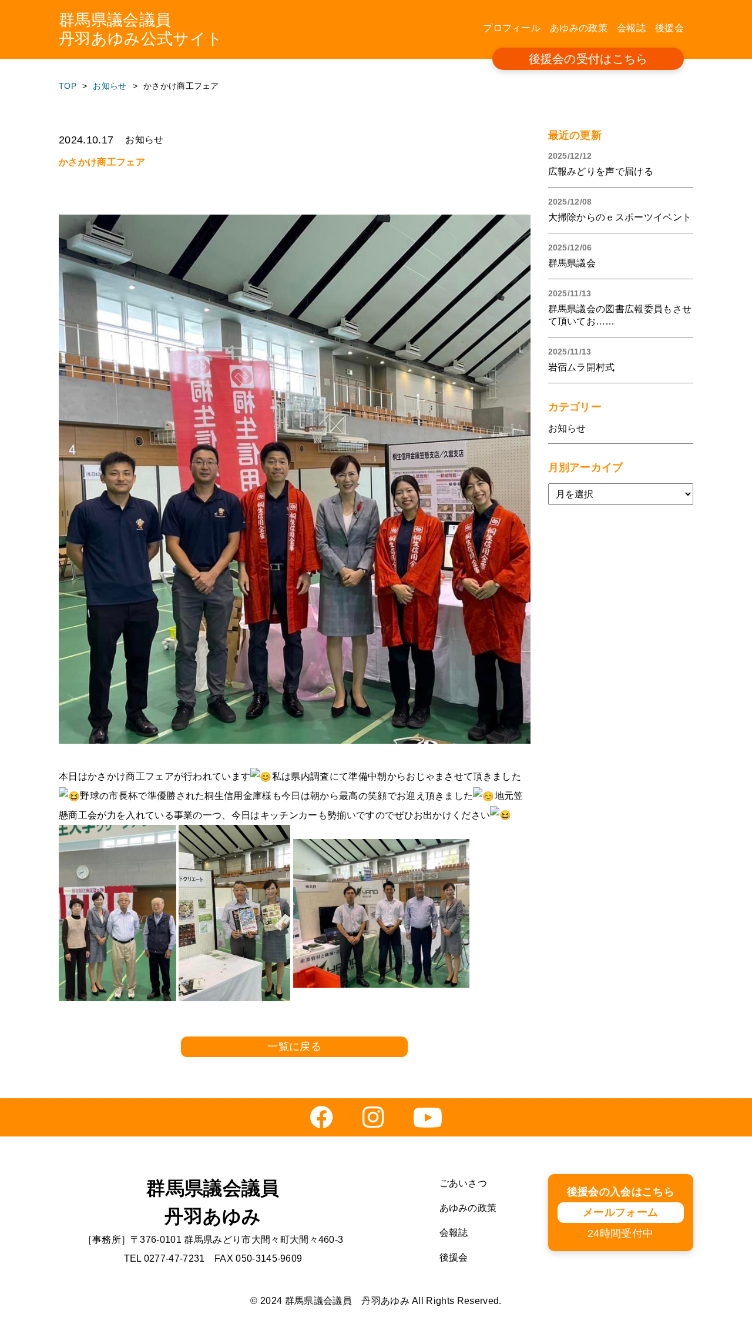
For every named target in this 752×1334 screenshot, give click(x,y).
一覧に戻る (294, 1046)
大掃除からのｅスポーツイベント (620, 217)
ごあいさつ (463, 1183)
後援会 (669, 28)
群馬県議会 (572, 263)
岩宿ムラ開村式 (581, 367)
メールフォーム (620, 1212)
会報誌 (631, 28)
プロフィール (511, 28)
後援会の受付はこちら (588, 58)
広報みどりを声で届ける (601, 171)
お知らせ (567, 428)
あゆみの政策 (578, 28)
